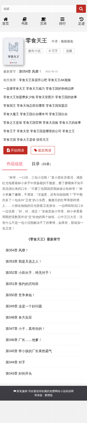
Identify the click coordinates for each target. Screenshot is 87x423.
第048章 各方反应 (19, 317)
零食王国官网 (32, 122)
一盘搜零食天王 (14, 88)
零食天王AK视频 (59, 80)
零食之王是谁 (12, 122)
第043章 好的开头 (19, 373)
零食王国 (9, 139)
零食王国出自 (58, 114)
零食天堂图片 (44, 97)
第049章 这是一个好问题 (24, 306)
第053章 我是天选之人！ (24, 261)
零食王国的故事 (66, 97)
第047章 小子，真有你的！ (25, 328)
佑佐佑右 (67, 41)
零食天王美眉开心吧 (33, 80)
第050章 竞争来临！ (20, 295)
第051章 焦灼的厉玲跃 (22, 284)
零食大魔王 (11, 114)
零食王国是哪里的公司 (45, 131)
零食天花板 (50, 122)
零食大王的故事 (70, 122)
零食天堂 (23, 131)
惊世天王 (42, 139)
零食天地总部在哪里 (31, 105)
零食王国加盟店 (57, 105)
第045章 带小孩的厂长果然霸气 (29, 351)
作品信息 (15, 164)
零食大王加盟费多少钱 (19, 97)
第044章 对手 (15, 362)
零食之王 (68, 131)
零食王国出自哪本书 (34, 114)
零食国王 (9, 105)
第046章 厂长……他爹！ (24, 340)
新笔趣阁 (22, 391)
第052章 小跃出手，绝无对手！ (29, 272)
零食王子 (9, 131)
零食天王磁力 (35, 88)
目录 (42, 164)
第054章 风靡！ (30, 71)
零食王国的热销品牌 (60, 88)
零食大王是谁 (26, 139)
